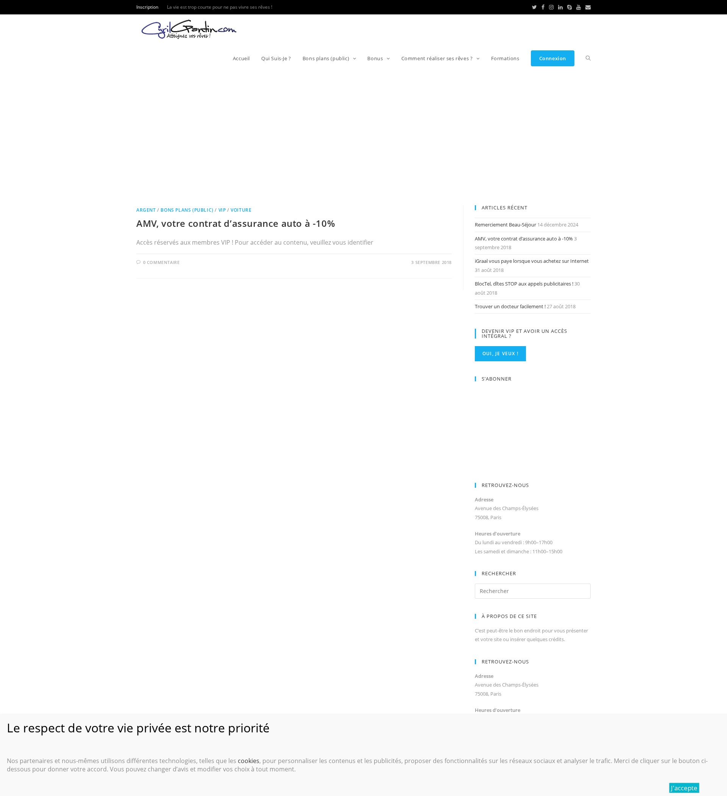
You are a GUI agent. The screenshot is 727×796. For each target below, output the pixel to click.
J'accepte (684, 788)
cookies (248, 761)
